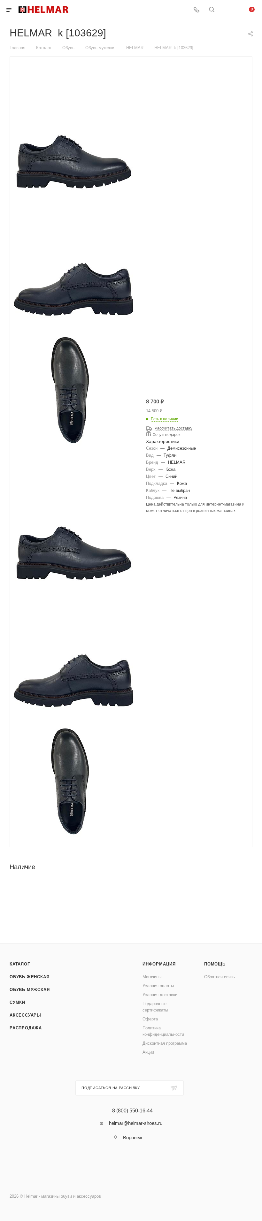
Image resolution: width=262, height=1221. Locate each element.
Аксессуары (25, 1015)
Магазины (152, 976)
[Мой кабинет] (227, 10)
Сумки (17, 1002)
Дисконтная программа (165, 1043)
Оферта (150, 1019)
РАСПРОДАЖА (26, 1028)
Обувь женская (29, 976)
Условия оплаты (158, 985)
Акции (148, 1052)
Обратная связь (219, 976)
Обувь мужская (30, 989)
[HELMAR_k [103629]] (74, 527)
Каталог (20, 964)
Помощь (215, 964)
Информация (159, 964)
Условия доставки (160, 994)
